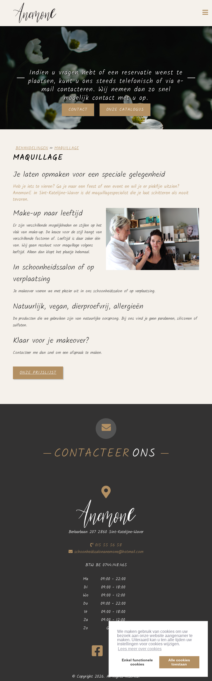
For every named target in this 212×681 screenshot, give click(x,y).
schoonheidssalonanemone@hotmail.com (108, 552)
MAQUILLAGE (66, 148)
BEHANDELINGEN (32, 148)
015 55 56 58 (107, 545)
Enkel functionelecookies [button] (137, 662)
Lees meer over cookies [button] (140, 649)
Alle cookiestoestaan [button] (179, 662)
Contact (78, 109)
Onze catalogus (125, 109)
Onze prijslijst (38, 372)
